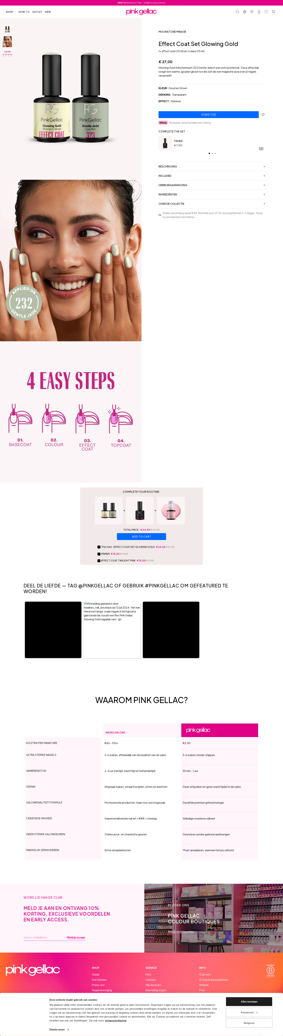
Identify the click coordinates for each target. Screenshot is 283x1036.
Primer (178, 140)
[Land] (244, 12)
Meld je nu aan (76, 937)
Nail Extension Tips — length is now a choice (141, 2)
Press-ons (98, 985)
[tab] (209, 153)
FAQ (148, 974)
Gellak (95, 974)
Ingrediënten (168, 194)
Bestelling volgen (156, 990)
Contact (151, 979)
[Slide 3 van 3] (7, 54)
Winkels (204, 985)
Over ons (204, 974)
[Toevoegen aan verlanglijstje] (263, 115)
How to (24, 11)
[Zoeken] (237, 12)
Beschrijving (168, 166)
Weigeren (249, 1023)
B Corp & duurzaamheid (213, 979)
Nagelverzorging (102, 990)
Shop (9, 11)
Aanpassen (247, 1012)
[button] (53, 630)
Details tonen (57, 1029)
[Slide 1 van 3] (7, 29)
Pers (202, 990)
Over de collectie (171, 203)
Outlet (37, 11)
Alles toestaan (249, 1001)
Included (165, 175)
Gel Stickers (99, 979)
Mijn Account (153, 985)
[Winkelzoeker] (251, 11)
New (48, 11)
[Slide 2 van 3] (7, 41)
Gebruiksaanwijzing (173, 185)
